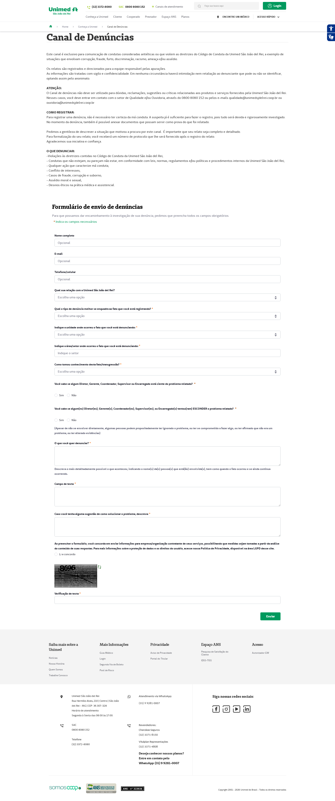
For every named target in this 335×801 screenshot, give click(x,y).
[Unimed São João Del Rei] (52, 26)
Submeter (270, 616)
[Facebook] (216, 709)
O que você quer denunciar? (71, 443)
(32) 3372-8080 (102, 7)
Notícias (53, 657)
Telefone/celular (65, 272)
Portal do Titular (159, 658)
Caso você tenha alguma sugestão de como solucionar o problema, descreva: (101, 514)
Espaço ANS (169, 16)
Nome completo (64, 235)
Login (103, 658)
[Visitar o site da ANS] (101, 787)
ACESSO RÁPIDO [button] (266, 16)
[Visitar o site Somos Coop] (65, 788)
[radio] (56, 395)
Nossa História (56, 663)
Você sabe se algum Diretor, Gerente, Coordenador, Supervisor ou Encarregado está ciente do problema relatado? (123, 384)
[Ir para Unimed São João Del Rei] (63, 11)
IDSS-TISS (206, 660)
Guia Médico (106, 652)
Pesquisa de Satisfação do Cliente (214, 653)
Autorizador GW (260, 652)
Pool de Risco (107, 670)
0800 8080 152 (132, 7)
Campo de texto (64, 483)
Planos (185, 16)
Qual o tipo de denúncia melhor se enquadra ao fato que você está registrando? (102, 309)
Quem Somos (56, 669)
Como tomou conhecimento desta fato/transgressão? (86, 364)
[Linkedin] (246, 708)
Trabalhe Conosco (58, 675)
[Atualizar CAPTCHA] (99, 567)
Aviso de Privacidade (161, 652)
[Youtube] (236, 709)
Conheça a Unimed (97, 16)
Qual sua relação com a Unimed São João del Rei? (84, 290)
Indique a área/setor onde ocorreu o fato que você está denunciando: (96, 346)
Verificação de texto (66, 593)
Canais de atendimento (169, 6)
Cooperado (133, 16)
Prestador (151, 16)
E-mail (58, 253)
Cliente (117, 16)
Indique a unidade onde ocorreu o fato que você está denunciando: (94, 327)
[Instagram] (226, 709)
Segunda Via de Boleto (111, 664)
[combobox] (167, 297)
